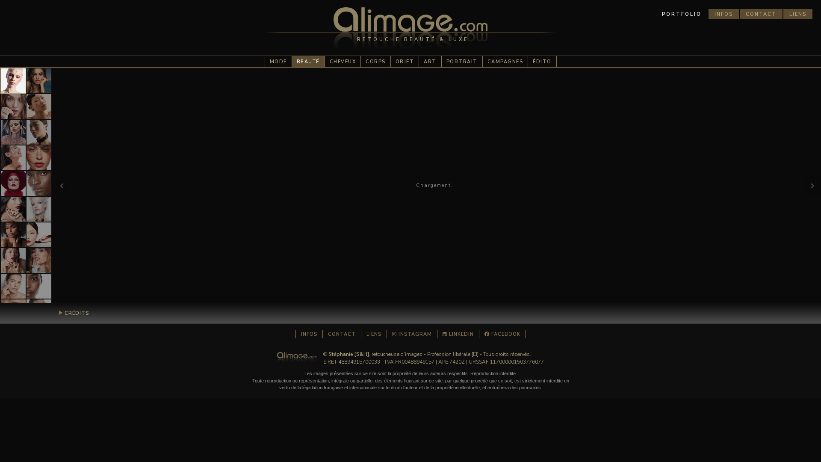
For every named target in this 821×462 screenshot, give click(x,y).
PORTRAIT (462, 62)
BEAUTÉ (308, 62)
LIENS (797, 14)
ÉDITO (542, 62)
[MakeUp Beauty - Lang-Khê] (13, 209)
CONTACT (761, 14)
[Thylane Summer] (39, 81)
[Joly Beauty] (13, 260)
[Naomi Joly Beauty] (13, 235)
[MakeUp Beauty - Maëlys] (39, 260)
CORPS (376, 62)
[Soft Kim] (39, 106)
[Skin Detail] (39, 286)
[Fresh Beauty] (13, 158)
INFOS (724, 14)
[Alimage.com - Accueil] (410, 32)
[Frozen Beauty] (39, 209)
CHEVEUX (343, 62)
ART (430, 62)
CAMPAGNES (505, 62)
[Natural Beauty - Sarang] (39, 132)
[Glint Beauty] (13, 183)
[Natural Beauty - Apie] (39, 183)
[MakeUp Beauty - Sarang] (39, 235)
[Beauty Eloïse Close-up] (39, 158)
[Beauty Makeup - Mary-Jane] (13, 81)
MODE (278, 62)
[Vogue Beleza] (13, 132)
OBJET (405, 62)
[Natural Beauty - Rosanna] (13, 286)
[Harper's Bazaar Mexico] (13, 106)
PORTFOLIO (682, 14)
